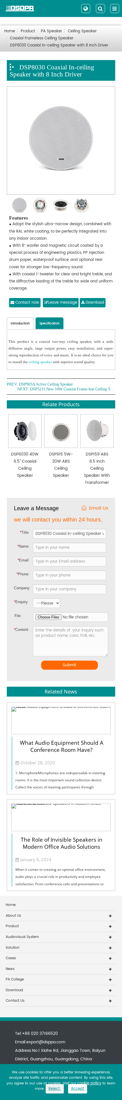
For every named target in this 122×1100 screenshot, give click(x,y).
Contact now (26, 303)
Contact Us (15, 1000)
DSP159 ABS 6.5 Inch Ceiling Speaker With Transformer (97, 468)
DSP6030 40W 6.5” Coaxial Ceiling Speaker (25, 465)
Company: (22, 588)
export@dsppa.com (45, 1042)
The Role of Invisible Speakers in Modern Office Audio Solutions (61, 843)
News (10, 969)
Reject (55, 1089)
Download (94, 303)
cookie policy (89, 1083)
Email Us (98, 508)
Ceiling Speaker (82, 31)
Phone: (23, 574)
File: (18, 616)
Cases (11, 958)
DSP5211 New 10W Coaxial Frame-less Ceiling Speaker (72, 389)
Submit (69, 665)
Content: (19, 629)
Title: (25, 532)
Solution (13, 947)
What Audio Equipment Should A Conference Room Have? (61, 746)
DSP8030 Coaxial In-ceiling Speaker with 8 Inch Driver (59, 45)
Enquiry (19, 602)
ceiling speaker (40, 362)
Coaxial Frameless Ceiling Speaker (41, 38)
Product (28, 31)
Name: (23, 546)
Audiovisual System (22, 937)
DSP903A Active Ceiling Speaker (46, 384)
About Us (13, 915)
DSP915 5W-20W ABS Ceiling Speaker (61, 465)
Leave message (62, 303)
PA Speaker (51, 31)
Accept (77, 1089)
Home (9, 31)
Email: (24, 560)
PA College (15, 979)
